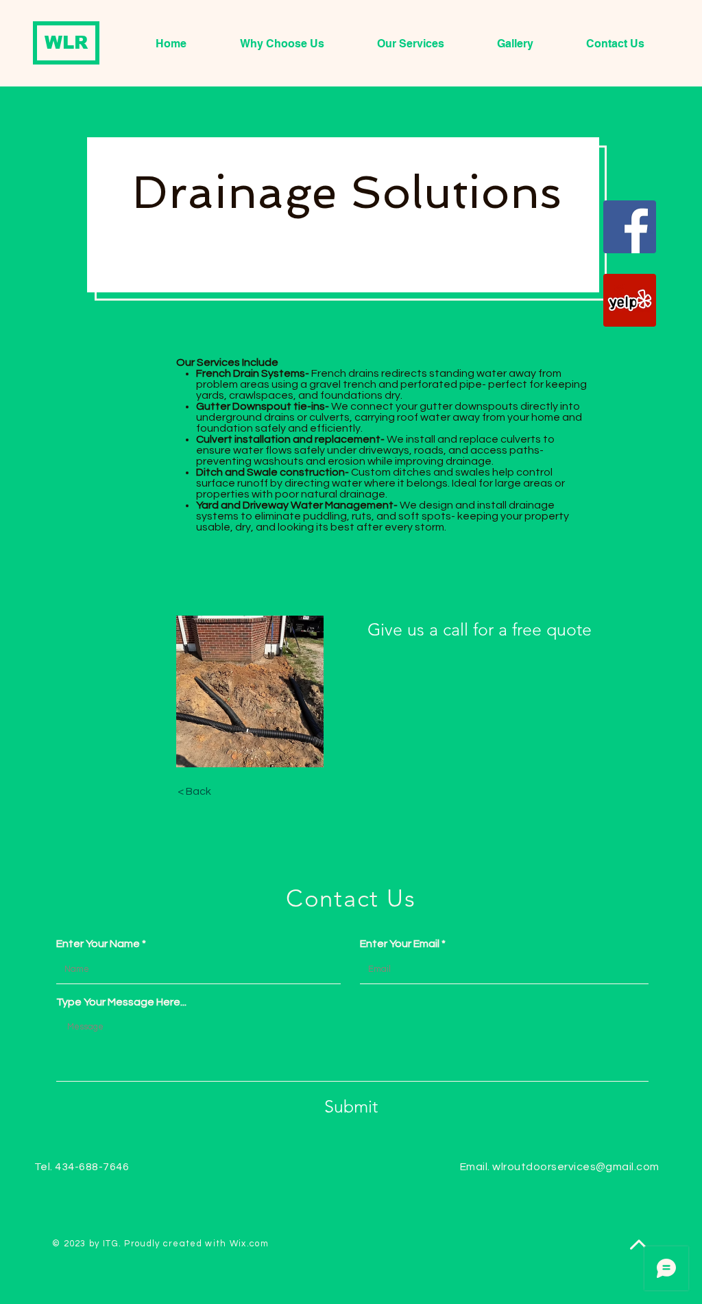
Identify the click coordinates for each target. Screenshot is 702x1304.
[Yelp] (629, 300)
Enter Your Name (98, 943)
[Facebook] (629, 226)
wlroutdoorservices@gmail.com (575, 1166)
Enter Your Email (399, 943)
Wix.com (249, 1243)
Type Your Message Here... (121, 1002)
